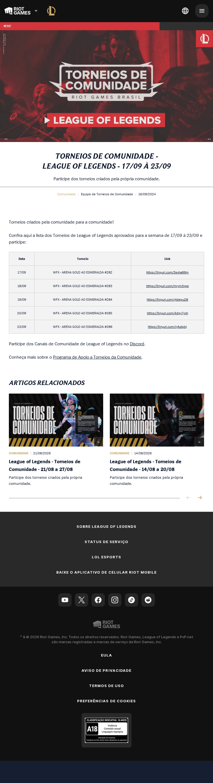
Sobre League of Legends (107, 526)
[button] (66, 194)
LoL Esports (106, 557)
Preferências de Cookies (106, 701)
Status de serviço (107, 541)
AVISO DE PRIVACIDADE (106, 670)
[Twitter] (81, 600)
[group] (106, 440)
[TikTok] (131, 600)
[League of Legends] (51, 10)
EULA (106, 655)
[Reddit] (148, 600)
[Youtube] (65, 600)
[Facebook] (98, 600)
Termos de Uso (106, 685)
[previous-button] (188, 498)
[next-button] (199, 498)
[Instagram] (114, 600)
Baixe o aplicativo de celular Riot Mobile (106, 572)
